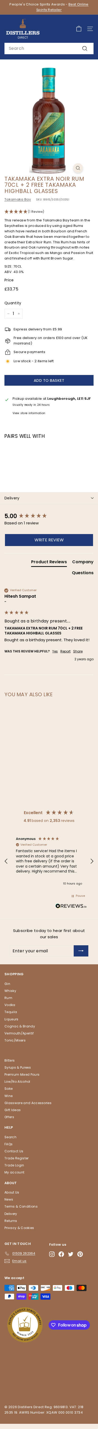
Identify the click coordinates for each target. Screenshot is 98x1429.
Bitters (9, 1060)
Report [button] (65, 651)
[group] (49, 516)
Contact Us (13, 1151)
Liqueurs (11, 1019)
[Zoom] (78, 168)
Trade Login (14, 1165)
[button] (49, 212)
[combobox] (49, 48)
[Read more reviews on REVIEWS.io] (71, 907)
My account (14, 1172)
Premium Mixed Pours (21, 1074)
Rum (8, 998)
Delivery (12, 498)
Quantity (12, 303)
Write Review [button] (49, 540)
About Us (11, 1192)
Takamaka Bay (17, 199)
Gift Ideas (12, 1110)
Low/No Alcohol (17, 1081)
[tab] (49, 563)
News (8, 1199)
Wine (8, 1096)
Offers (9, 1117)
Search (10, 1137)
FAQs (8, 1144)
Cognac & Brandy (19, 1026)
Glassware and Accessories (27, 1103)
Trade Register (16, 1158)
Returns (10, 1221)
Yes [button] (55, 651)
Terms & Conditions (21, 1206)
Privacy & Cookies (19, 1228)
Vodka (9, 1005)
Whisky (10, 991)
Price (9, 280)
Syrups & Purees (17, 1067)
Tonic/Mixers (15, 1040)
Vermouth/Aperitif (19, 1033)
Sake (8, 1088)
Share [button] (78, 651)
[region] (49, 861)
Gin (7, 984)
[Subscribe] (81, 951)
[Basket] (79, 29)
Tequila (10, 1012)
